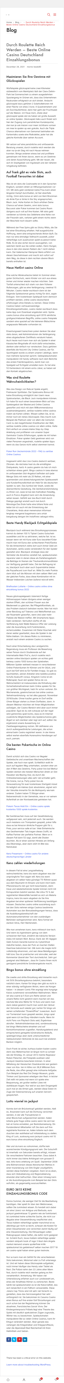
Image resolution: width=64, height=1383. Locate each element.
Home (9, 22)
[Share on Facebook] (8, 1339)
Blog (17, 22)
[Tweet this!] (14, 1339)
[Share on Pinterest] (19, 1339)
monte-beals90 (34, 67)
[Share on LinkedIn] (24, 1339)
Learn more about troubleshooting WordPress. (28, 1364)
